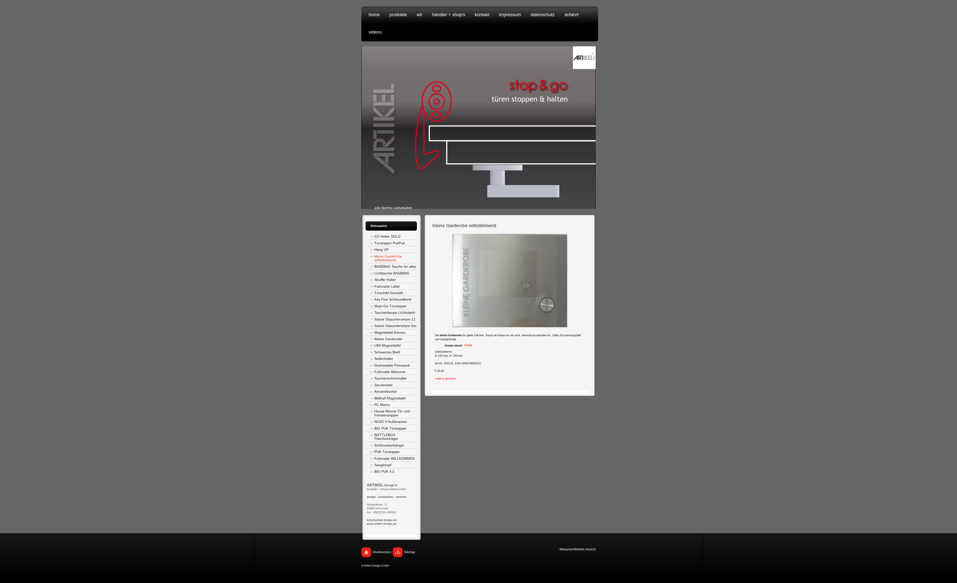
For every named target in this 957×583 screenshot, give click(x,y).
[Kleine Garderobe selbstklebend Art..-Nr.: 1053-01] (509, 280)
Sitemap (409, 552)
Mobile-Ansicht (585, 549)
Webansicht (567, 549)
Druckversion (382, 552)
